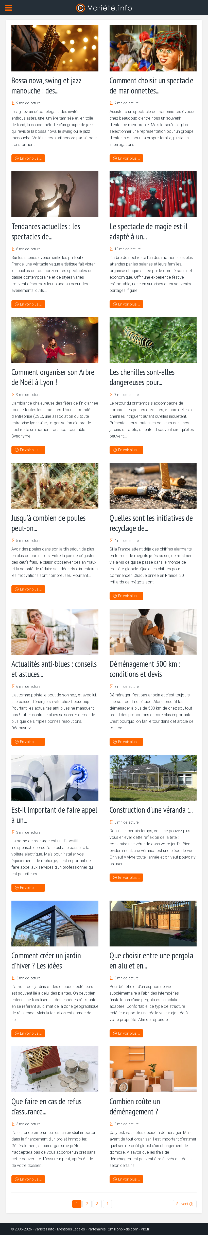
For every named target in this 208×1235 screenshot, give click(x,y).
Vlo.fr (145, 1229)
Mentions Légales (71, 1229)
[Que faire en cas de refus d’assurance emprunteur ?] (54, 1069)
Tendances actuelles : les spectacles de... (45, 231)
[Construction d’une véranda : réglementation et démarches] (153, 778)
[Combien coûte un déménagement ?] (153, 1069)
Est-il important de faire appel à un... (54, 814)
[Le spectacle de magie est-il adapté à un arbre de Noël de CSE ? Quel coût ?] (153, 194)
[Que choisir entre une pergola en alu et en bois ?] (153, 924)
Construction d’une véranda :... (151, 809)
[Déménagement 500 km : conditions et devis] (153, 632)
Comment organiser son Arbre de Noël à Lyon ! (52, 377)
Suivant (182, 1204)
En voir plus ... (31, 158)
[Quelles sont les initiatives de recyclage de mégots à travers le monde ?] (153, 486)
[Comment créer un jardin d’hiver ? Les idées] (54, 924)
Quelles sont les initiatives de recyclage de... (151, 522)
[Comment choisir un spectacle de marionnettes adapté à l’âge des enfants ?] (153, 48)
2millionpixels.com (123, 1229)
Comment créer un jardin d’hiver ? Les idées (46, 960)
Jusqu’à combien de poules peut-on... (48, 522)
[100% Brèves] (104, 7)
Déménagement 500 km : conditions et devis (145, 668)
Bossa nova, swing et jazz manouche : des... (46, 85)
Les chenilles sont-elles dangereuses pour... (142, 377)
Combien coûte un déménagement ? (135, 1106)
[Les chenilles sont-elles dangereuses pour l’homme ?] (153, 340)
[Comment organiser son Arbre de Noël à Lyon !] (54, 340)
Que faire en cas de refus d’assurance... (46, 1106)
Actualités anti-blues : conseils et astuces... (54, 668)
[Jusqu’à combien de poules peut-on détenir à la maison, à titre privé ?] (54, 486)
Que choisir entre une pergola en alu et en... (151, 960)
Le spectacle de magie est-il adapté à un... (149, 231)
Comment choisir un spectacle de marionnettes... (151, 85)
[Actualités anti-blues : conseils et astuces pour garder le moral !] (54, 632)
